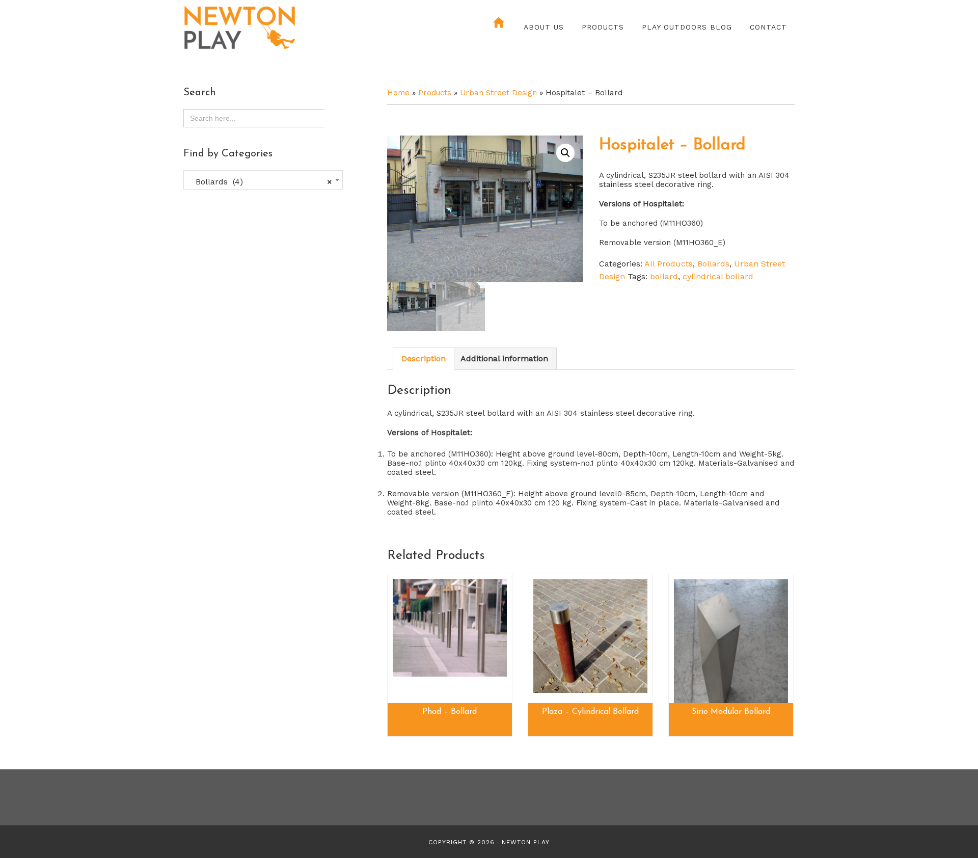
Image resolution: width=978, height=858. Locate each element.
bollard (664, 276)
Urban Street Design (498, 92)
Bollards (713, 264)
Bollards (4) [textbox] (260, 181)
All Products (668, 264)
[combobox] (263, 180)
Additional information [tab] (504, 358)
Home (398, 92)
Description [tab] (423, 358)
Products (434, 92)
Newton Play (272, 28)
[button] (565, 153)
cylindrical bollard (718, 276)
